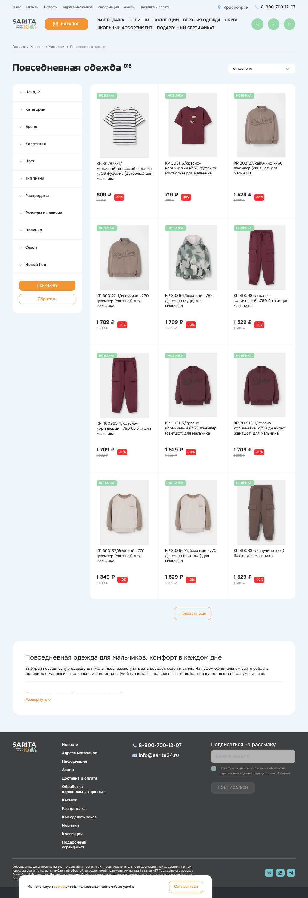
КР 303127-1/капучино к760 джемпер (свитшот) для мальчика (123, 301)
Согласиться (186, 886)
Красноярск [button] (235, 7)
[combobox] (232, 68)
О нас (17, 7)
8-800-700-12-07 (278, 7)
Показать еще (193, 613)
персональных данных (236, 773)
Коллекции (166, 20)
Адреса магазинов (78, 7)
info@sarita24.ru (159, 755)
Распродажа (110, 20)
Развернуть (36, 699)
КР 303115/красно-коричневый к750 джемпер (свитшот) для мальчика (191, 428)
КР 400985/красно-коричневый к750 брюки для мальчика (261, 300)
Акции (129, 7)
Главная (19, 47)
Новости (51, 7)
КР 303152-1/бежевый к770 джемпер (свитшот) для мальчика (191, 555)
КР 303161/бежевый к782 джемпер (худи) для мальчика (188, 300)
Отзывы (32, 7)
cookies (60, 886)
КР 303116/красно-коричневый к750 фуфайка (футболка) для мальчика (190, 168)
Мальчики (56, 47)
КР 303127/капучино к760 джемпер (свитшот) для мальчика (258, 168)
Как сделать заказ (79, 817)
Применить (47, 285)
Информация (108, 7)
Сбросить (47, 299)
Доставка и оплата (154, 7)
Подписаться (233, 787)
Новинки (138, 20)
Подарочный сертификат (186, 28)
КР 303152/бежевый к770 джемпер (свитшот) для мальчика (121, 556)
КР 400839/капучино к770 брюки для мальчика (259, 553)
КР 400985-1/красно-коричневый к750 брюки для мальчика (124, 428)
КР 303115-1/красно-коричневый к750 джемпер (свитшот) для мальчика (259, 428)
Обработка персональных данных (83, 789)
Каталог (70, 24)
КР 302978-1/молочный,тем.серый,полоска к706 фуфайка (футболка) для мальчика (124, 171)
